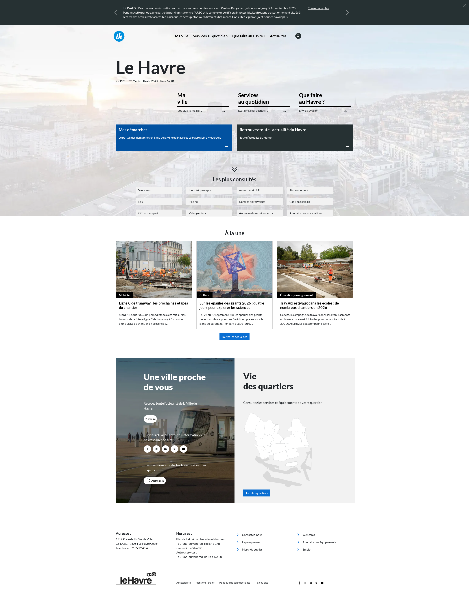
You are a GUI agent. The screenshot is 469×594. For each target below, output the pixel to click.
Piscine (193, 201)
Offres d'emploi (148, 213)
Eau (140, 201)
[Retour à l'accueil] (144, 36)
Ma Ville (181, 36)
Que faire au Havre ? (248, 36)
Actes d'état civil (249, 190)
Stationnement (298, 190)
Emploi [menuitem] (306, 549)
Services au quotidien (210, 36)
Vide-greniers (197, 213)
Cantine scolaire (299, 201)
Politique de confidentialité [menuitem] (235, 582)
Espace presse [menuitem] (250, 542)
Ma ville (182, 98)
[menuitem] (182, 36)
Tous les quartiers (257, 493)
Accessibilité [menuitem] (183, 582)
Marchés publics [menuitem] (252, 549)
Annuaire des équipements (256, 213)
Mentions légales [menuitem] (205, 582)
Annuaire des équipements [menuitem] (319, 542)
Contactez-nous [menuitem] (251, 534)
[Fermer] (464, 5)
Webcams (144, 190)
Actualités (278, 36)
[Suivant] (347, 12)
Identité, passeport (201, 190)
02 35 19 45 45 (140, 548)
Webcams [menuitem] (308, 534)
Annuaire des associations (305, 213)
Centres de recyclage (252, 201)
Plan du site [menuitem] (261, 582)
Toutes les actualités (234, 336)
